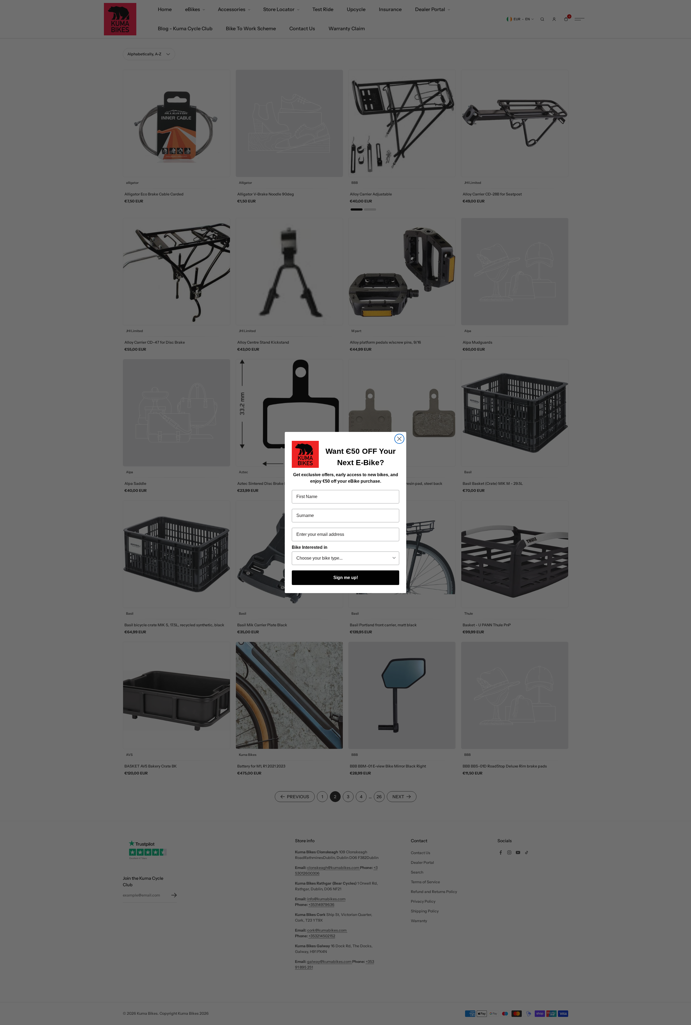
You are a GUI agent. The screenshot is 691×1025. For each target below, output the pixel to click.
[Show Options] (394, 558)
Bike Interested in (309, 547)
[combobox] (343, 558)
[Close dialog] (399, 439)
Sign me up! (345, 577)
